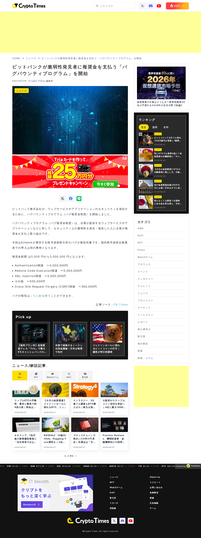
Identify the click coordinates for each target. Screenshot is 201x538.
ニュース (31, 58)
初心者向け (144, 329)
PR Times (121, 304)
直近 (143, 127)
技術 (140, 350)
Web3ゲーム (145, 257)
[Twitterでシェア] (62, 198)
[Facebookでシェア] (70, 198)
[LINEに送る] (78, 198)
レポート (143, 321)
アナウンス (144, 264)
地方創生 (143, 343)
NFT (140, 242)
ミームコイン (145, 314)
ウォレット (144, 285)
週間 (155, 127)
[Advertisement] (100, 32)
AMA (141, 228)
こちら (34, 295)
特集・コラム (145, 358)
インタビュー (145, 278)
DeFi (141, 235)
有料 (166, 127)
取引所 (142, 336)
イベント (143, 271)
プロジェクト (145, 300)
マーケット (144, 307)
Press (141, 249)
